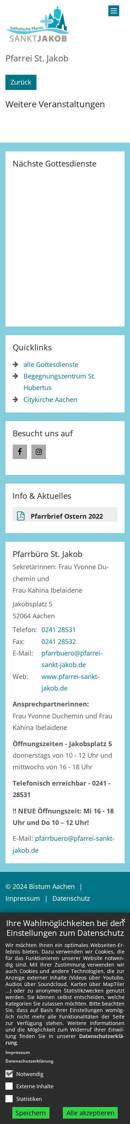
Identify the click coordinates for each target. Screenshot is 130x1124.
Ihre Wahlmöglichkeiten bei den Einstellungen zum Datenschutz (65, 928)
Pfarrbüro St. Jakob (47, 554)
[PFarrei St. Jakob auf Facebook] (20, 452)
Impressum (17, 1052)
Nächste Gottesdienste (54, 163)
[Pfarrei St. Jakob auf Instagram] (38, 452)
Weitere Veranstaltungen (55, 104)
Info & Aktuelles (42, 496)
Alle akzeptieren (90, 1112)
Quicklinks (32, 347)
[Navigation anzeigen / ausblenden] (113, 10)
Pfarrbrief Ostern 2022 (67, 516)
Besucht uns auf (43, 433)
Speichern (31, 1112)
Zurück (20, 82)
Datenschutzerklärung (29, 1061)
